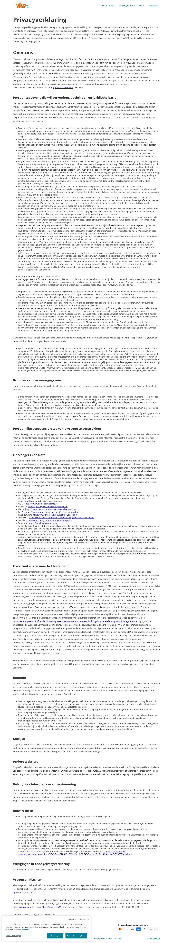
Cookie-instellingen (13, 935)
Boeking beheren (127, 5)
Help (141, 5)
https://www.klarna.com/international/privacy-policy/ (50, 509)
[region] (46, 928)
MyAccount (153, 5)
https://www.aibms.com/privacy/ (41, 503)
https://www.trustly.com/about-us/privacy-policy (49, 520)
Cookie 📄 (26, 929)
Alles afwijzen (55, 936)
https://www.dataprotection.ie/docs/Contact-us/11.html (39, 907)
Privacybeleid (99, 938)
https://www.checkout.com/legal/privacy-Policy (55, 514)
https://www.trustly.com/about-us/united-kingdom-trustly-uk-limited (61, 517)
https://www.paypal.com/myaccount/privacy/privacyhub (52, 512)
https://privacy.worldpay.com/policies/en (48, 506)
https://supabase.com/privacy (42, 523)
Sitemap (117, 938)
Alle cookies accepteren (76, 936)
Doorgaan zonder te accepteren (78, 919)
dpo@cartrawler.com (63, 87)
